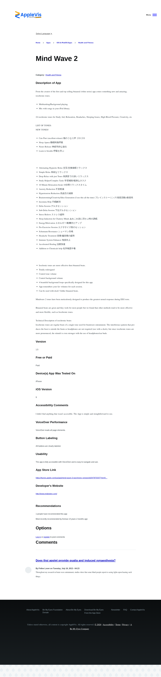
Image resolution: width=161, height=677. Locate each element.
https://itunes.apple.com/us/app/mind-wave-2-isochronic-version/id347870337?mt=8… (71, 478)
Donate (46, 613)
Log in (38, 537)
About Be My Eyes (73, 610)
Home (38, 43)
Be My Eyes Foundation (53, 610)
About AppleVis (32, 610)
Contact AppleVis (137, 610)
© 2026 (98, 624)
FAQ (125, 610)
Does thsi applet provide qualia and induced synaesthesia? (76, 560)
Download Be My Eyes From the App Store (93, 611)
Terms (118, 624)
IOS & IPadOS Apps (64, 43)
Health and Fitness (85, 43)
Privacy (125, 624)
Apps (48, 43)
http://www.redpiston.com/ (46, 494)
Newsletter (115, 610)
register (46, 537)
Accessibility (108, 624)
